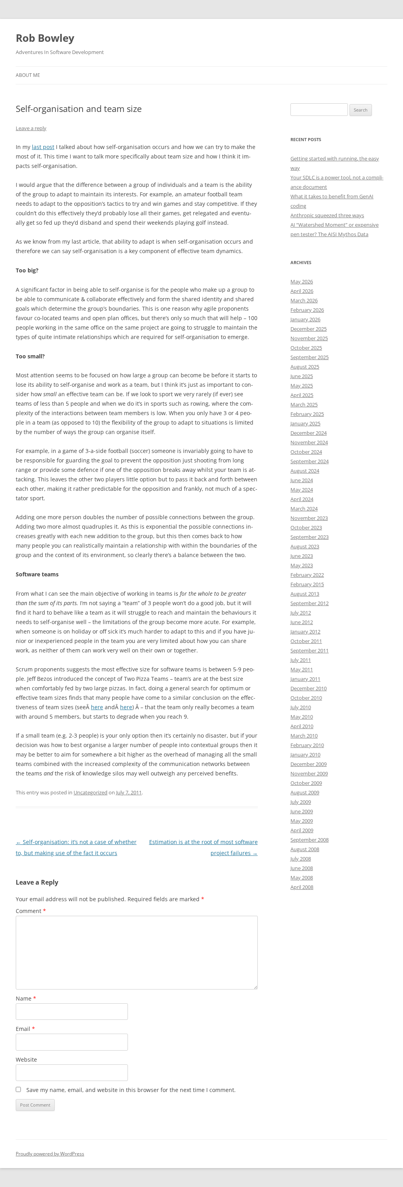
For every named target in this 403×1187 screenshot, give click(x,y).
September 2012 (309, 603)
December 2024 (308, 432)
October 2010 (306, 697)
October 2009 (306, 782)
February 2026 (307, 309)
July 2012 (300, 612)
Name (26, 998)
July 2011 (300, 659)
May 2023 (301, 565)
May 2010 (301, 716)
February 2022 (307, 574)
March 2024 (304, 508)
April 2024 (301, 499)
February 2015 (307, 584)
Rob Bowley (45, 38)
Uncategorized (90, 792)
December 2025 (308, 328)
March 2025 (304, 404)
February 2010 (307, 745)
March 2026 (304, 300)
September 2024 (309, 461)
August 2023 (304, 546)
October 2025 (306, 347)
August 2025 (304, 366)
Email (25, 1028)
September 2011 (309, 650)
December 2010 (308, 688)
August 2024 (304, 470)
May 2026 (301, 281)
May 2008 (301, 877)
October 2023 (306, 527)
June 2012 (301, 622)
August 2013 (304, 593)
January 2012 (305, 631)
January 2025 (305, 423)
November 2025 (309, 338)
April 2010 (301, 726)
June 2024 (301, 480)
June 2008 (301, 868)
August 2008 (304, 849)
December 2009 (308, 764)
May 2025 (301, 385)
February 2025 (307, 413)
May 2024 (301, 489)
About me (28, 75)
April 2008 (301, 887)
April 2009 (301, 830)
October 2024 (306, 451)
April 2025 (301, 395)
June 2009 (301, 811)
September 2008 (309, 839)
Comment (31, 911)
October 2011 (306, 641)
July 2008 (300, 858)
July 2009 (300, 801)
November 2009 (309, 773)
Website (26, 1059)
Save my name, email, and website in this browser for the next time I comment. (131, 1090)
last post (43, 147)
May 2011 (301, 669)
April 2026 (301, 290)
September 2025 (309, 357)
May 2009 (301, 820)
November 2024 (309, 442)
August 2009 (304, 792)
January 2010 (305, 754)
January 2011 (305, 678)
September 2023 (309, 536)
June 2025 (301, 376)
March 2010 (304, 735)
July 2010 (300, 707)
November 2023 (309, 518)
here (97, 707)
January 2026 (305, 319)
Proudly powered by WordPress (50, 1153)
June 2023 (301, 555)
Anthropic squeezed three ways (327, 215)
